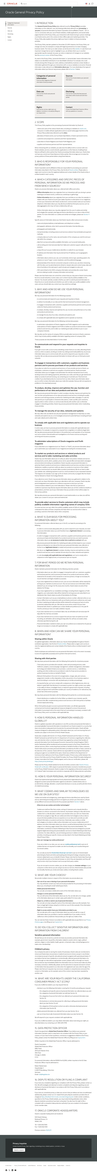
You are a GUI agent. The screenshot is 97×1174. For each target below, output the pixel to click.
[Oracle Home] (12, 4)
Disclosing (10, 34)
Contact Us (68, 1165)
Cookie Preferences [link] (32, 1165)
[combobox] (48, 3)
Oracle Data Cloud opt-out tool (61, 853)
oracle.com (83, 128)
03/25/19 (48, 1130)
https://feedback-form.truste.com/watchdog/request (57, 1097)
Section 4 (73, 69)
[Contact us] (92, 4)
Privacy (15, 1165)
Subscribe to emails (52, 1165)
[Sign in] (89, 4)
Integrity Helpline (60, 1165)
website (77, 49)
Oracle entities (73, 170)
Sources (10, 28)
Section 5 (77, 802)
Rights (9, 37)
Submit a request (19, 1150)
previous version (45, 55)
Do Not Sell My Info (22, 1165)
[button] (4, 4)
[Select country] (86, 4)
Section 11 (86, 214)
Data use (10, 31)
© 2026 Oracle (8, 1165)
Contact (10, 40)
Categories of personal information (13, 24)
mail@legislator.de (44, 1074)
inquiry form (58, 922)
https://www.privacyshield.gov (44, 761)
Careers (44, 1165)
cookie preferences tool (72, 844)
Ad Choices (39, 1165)
